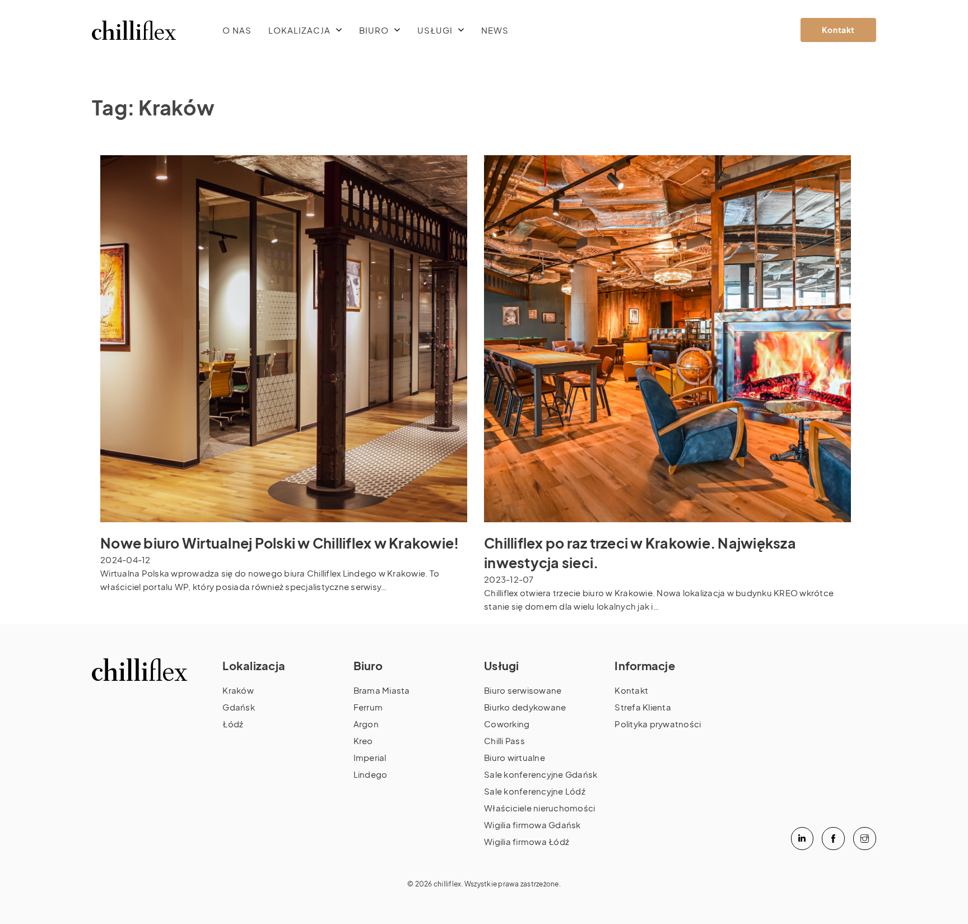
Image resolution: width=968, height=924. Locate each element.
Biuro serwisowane (522, 690)
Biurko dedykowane (525, 707)
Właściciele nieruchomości (539, 807)
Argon (366, 723)
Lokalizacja (299, 30)
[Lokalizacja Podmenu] (339, 30)
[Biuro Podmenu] (397, 30)
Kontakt (838, 30)
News (495, 30)
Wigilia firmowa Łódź (526, 841)
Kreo (363, 740)
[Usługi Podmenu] (461, 30)
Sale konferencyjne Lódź (534, 791)
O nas (237, 30)
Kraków (238, 690)
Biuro (374, 30)
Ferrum (368, 707)
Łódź (232, 723)
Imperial (370, 757)
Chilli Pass (504, 740)
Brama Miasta (381, 690)
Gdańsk (238, 707)
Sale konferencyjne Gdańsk (540, 774)
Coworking (506, 723)
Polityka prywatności (658, 723)
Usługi (435, 30)
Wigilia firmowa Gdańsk (532, 824)
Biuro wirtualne (514, 757)
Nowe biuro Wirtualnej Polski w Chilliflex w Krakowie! (279, 543)
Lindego (370, 774)
